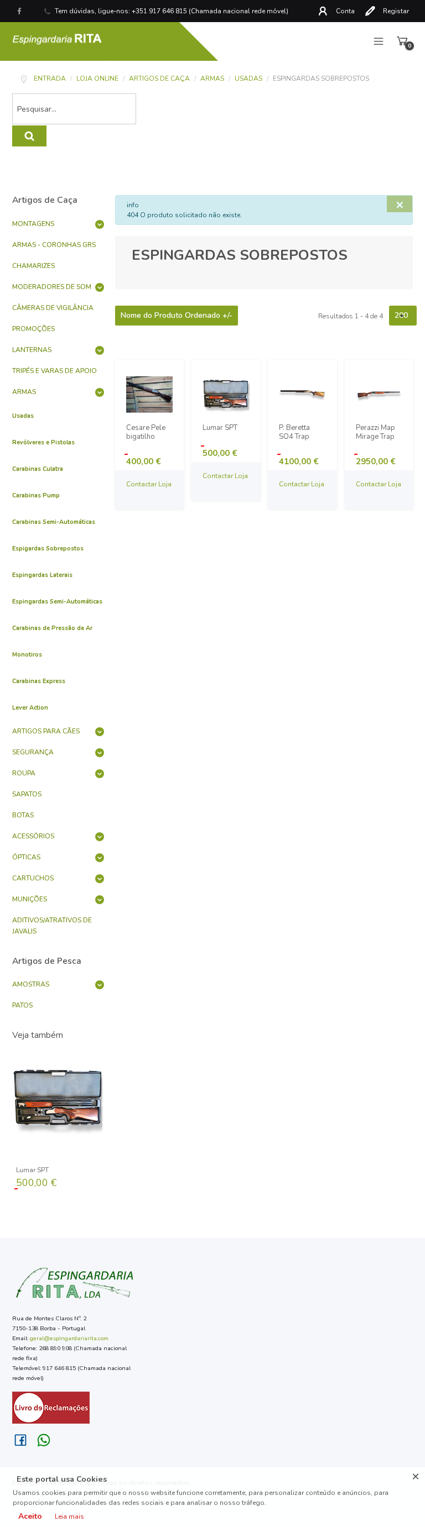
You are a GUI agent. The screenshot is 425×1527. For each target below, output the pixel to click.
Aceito (30, 1516)
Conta (345, 11)
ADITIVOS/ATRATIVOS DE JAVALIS (52, 926)
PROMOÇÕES (33, 328)
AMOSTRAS (30, 984)
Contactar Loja (149, 484)
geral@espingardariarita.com (69, 1338)
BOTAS (23, 815)
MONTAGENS (33, 223)
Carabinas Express (38, 681)
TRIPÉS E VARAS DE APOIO (54, 370)
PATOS (22, 1005)
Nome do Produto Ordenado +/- (176, 316)
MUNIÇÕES (29, 899)
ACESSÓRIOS (33, 836)
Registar (396, 11)
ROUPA (23, 773)
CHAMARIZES (33, 265)
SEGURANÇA (33, 752)
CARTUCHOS (33, 878)
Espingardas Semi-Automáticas (57, 601)
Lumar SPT (32, 1170)
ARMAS (24, 391)
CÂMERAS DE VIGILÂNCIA (53, 307)
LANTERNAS (31, 349)
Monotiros (27, 654)
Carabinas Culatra (37, 469)
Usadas (23, 416)
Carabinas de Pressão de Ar (52, 628)
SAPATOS (27, 794)
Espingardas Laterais (42, 575)
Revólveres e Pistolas (43, 442)
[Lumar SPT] (58, 1097)
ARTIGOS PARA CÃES (46, 731)
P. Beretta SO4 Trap (294, 432)
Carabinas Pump (36, 495)
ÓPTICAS (26, 857)
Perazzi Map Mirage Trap (375, 432)
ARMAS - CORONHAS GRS (54, 244)
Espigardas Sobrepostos (48, 548)
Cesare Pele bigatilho (145, 432)
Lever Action (30, 708)
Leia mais (69, 1516)
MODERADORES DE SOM (51, 286)
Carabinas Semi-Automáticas (53, 522)
